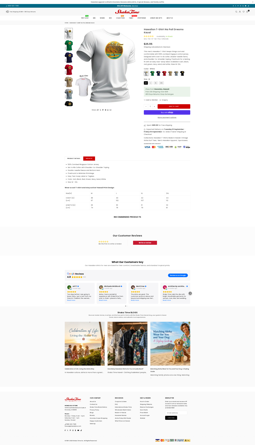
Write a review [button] (145, 243)
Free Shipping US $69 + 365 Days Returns (23, 12)
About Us (93, 401)
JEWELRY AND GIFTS (156, 18)
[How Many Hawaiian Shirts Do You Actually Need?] (127, 344)
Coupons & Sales (121, 401)
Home (66, 23)
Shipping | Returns (146, 404)
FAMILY (132, 17)
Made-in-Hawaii (120, 413)
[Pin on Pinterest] (103, 110)
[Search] (236, 11)
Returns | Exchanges (146, 407)
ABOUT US (170, 18)
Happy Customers (96, 421)
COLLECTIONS (120, 17)
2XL (161, 83)
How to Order (144, 401)
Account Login (145, 415)
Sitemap (93, 424)
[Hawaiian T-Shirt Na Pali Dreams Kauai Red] (69, 70)
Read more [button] (71, 300)
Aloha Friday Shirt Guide (123, 418)
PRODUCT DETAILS (73, 158)
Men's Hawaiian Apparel (167, 140)
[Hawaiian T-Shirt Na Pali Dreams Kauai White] (69, 33)
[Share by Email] (110, 110)
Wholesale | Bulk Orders (123, 410)
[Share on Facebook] (98, 110)
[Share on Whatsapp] (108, 110)
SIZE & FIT (89, 158)
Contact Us (93, 404)
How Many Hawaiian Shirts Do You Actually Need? (125, 369)
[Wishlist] (243, 11)
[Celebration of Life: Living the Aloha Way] (85, 344)
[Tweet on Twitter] (100, 110)
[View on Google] (69, 287)
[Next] (136, 67)
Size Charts (144, 410)
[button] (247, 11)
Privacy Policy (94, 410)
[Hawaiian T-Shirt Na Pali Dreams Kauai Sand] (69, 82)
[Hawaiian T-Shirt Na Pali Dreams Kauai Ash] (69, 94)
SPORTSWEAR (142, 18)
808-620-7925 (13, 6)
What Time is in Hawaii (122, 421)
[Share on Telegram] (105, 110)
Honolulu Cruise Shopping (98, 418)
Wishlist (142, 418)
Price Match (144, 413)
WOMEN (102, 18)
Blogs (92, 413)
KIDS (110, 18)
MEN (94, 18)
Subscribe (171, 418)
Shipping (147, 47)
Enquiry (165, 100)
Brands (92, 415)
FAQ (116, 404)
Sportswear (183, 140)
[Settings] (240, 11)
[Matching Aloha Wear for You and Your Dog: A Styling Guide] (170, 344)
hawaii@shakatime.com (73, 426)
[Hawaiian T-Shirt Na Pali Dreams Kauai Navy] (69, 57)
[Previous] (76, 67)
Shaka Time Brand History (98, 407)
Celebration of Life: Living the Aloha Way (79, 369)
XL (155, 83)
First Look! (85, 17)
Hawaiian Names (120, 415)
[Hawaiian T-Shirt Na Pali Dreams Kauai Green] (69, 45)
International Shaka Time (123, 407)
